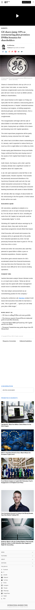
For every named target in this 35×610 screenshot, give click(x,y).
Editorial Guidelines (26, 341)
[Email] (18, 51)
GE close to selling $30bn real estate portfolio (16, 315)
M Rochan (11, 45)
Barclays (22, 298)
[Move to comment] (21, 51)
